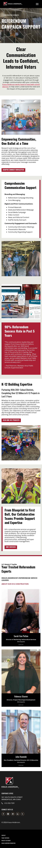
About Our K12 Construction (15, 584)
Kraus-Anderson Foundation (8, 843)
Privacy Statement (6, 840)
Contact (4, 835)
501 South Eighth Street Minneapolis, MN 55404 (12, 798)
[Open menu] (37, 4)
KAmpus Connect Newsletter (13, 170)
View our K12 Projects (11, 420)
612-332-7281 (9, 803)
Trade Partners (5, 838)
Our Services (11, 547)
